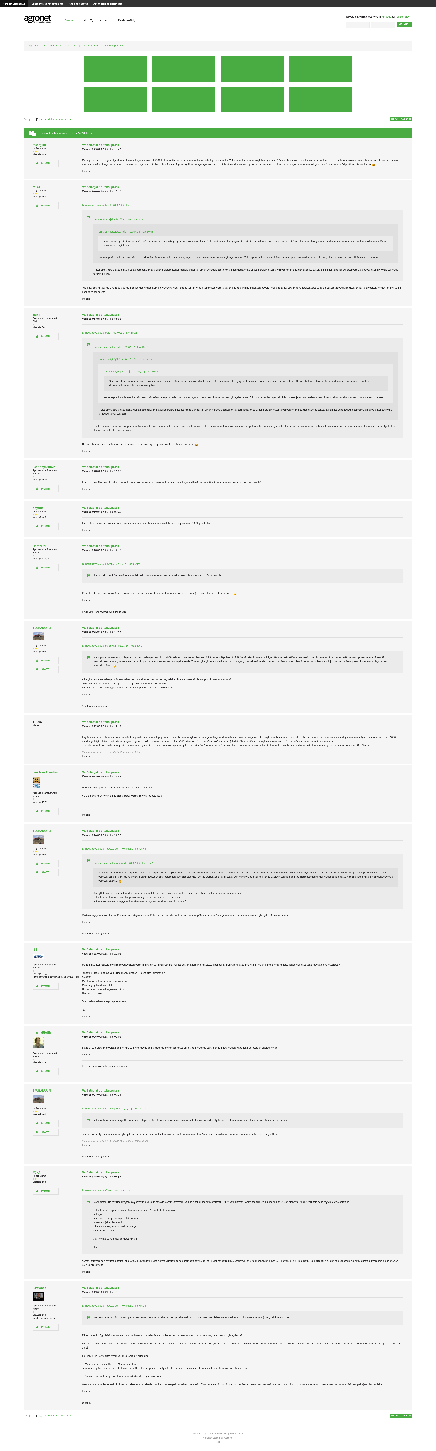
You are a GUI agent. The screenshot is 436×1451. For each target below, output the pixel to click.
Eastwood (39, 1288)
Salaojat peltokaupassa (117, 45)
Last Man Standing (45, 772)
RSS (218, 1441)
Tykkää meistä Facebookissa (46, 3)
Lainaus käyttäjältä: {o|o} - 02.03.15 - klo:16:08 (125, 231)
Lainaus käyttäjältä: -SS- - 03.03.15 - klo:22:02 (109, 1190)
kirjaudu (386, 16)
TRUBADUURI (42, 628)
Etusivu (70, 20)
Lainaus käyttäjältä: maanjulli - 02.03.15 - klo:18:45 (112, 645)
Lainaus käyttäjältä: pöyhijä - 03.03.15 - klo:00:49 (111, 563)
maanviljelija (42, 1032)
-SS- (35, 949)
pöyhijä (38, 508)
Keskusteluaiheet (51, 45)
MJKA (36, 187)
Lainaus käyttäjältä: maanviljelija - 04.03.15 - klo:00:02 (114, 1108)
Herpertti (39, 546)
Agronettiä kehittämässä (107, 3)
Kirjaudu (105, 20)
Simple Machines (233, 1433)
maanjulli (39, 145)
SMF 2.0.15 (199, 1433)
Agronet (33, 45)
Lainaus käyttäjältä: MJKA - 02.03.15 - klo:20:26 (109, 332)
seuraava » (65, 119)
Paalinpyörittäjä (44, 467)
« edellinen (51, 119)
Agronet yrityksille (14, 3)
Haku (84, 20)
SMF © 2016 (215, 1433)
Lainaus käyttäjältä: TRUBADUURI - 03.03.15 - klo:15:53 (114, 848)
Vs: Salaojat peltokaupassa (100, 145)
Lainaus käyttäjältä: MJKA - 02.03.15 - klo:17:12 (121, 219)
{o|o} (36, 315)
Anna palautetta (78, 3)
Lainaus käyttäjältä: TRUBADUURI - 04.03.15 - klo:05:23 (114, 1305)
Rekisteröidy (126, 20)
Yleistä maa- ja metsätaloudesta (82, 45)
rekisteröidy (403, 16)
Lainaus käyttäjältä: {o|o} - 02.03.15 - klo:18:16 (109, 205)
